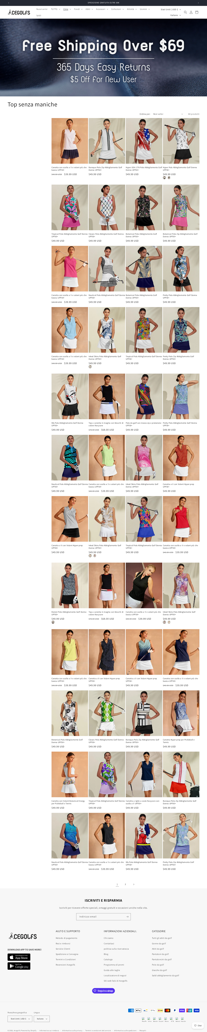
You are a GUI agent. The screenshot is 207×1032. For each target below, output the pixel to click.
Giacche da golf (159, 970)
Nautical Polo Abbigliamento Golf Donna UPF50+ (107, 296)
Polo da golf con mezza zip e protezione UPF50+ (143, 424)
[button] (55, 9)
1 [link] (117, 884)
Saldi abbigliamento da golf (165, 975)
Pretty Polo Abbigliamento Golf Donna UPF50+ (180, 296)
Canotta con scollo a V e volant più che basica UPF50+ (69, 168)
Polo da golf (158, 964)
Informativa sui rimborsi (49, 1030)
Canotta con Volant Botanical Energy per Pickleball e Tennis (68, 802)
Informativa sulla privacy (72, 1030)
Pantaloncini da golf (162, 959)
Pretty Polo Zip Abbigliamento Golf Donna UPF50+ (178, 357)
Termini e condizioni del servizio (98, 1030)
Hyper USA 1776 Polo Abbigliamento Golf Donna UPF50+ (144, 168)
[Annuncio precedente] (8, 3)
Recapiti (143, 1030)
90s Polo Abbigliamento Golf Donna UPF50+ (67, 424)
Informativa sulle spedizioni (125, 1030)
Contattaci (109, 943)
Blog (106, 954)
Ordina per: (145, 114)
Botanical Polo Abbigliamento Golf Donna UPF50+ (141, 235)
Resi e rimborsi (63, 943)
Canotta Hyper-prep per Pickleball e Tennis (179, 741)
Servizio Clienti (63, 948)
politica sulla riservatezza (116, 948)
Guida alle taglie (112, 970)
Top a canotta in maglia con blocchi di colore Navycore (106, 424)
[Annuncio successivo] (198, 3)
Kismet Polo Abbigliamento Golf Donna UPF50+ (69, 613)
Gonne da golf (159, 943)
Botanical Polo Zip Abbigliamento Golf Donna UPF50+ (180, 235)
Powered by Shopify (29, 1030)
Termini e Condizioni (66, 959)
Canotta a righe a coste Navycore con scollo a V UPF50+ (142, 802)
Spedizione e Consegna (67, 954)
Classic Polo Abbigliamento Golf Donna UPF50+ (106, 235)
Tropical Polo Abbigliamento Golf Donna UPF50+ (70, 235)
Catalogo (108, 959)
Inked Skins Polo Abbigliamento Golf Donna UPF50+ (105, 357)
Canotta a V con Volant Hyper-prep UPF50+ (178, 485)
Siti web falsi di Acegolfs (115, 980)
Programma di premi (114, 964)
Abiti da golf (158, 948)
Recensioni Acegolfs (65, 964)
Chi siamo (108, 938)
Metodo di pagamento (66, 938)
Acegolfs (17, 1030)
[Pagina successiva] (133, 884)
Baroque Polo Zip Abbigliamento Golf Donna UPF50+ (105, 168)
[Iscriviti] (127, 916)
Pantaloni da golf (160, 954)
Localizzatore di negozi (115, 975)
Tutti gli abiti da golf (162, 938)
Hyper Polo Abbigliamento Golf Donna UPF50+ (180, 168)
